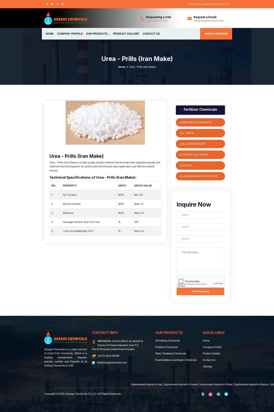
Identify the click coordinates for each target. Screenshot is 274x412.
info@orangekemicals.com (209, 20)
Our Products (97, 33)
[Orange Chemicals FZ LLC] (65, 18)
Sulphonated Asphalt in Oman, (199, 384)
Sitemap (207, 366)
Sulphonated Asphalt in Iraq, (130, 384)
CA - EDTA (187, 133)
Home (50, 33)
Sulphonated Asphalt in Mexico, (235, 384)
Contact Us (151, 33)
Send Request (200, 291)
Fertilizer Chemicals (166, 347)
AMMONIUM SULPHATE (196, 122)
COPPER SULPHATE (194, 154)
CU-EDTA (186, 165)
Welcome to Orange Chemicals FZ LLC (209, 4)
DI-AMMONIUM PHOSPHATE (199, 176)
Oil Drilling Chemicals (167, 340)
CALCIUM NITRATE (193, 143)
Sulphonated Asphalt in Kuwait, (164, 384)
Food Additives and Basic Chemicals (176, 360)
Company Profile (70, 33)
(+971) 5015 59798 (156, 20)
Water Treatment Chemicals (170, 353)
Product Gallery (126, 33)
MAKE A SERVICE (216, 33)
